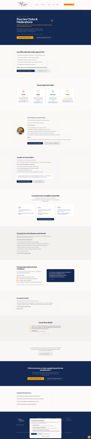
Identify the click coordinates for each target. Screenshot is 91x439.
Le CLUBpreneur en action (42, 70)
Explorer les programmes (52, 102)
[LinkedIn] (20, 424)
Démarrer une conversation (67, 101)
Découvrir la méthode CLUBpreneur (52, 143)
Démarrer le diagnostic (68, 4)
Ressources (43, 4)
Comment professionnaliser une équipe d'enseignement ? (27, 404)
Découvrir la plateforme (44, 353)
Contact (53, 4)
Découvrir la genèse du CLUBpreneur (25, 70)
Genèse (49, 4)
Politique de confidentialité (45, 436)
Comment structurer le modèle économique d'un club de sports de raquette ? (30, 398)
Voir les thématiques (37, 102)
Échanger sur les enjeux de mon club (43, 37)
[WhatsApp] (21, 424)
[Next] (49, 334)
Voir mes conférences (39, 181)
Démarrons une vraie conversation (44, 219)
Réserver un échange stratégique (35, 143)
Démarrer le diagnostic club (24, 37)
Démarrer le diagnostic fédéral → (24, 181)
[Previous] (42, 334)
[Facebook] (18, 424)
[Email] (23, 424)
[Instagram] (17, 424)
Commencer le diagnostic (22, 101)
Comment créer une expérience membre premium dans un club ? (28, 401)
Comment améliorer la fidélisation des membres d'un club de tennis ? (28, 396)
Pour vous (36, 4)
